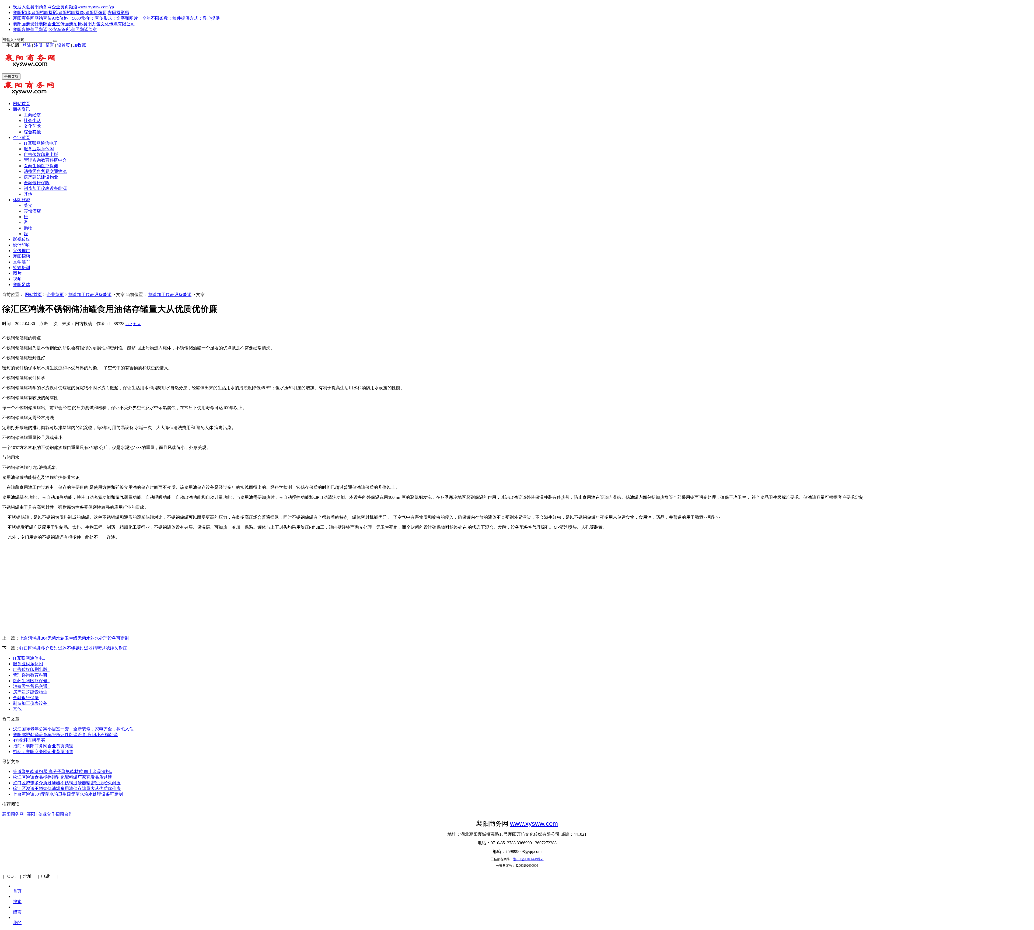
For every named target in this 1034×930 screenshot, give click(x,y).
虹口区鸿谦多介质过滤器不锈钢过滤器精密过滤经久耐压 (73, 648)
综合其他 (32, 132)
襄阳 (31, 814)
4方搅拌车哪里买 (29, 740)
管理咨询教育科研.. (31, 675)
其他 (28, 194)
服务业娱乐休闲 (39, 149)
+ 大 (137, 323)
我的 (17, 922)
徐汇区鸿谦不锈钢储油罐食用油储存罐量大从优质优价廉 (67, 788)
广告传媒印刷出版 (41, 154)
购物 (28, 228)
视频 (17, 279)
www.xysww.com (534, 823)
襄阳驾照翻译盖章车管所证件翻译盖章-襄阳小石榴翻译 (65, 734)
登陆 (26, 45)
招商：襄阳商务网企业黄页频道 (43, 746)
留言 (50, 45)
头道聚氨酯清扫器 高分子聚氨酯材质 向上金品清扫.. (62, 771)
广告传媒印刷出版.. (31, 669)
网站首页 (21, 103)
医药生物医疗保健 (41, 165)
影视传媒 (21, 239)
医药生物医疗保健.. (31, 680)
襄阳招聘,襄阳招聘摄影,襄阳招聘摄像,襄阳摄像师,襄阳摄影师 (71, 12)
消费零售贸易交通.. (31, 686)
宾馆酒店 (32, 211)
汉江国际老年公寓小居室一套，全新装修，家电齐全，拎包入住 (73, 729)
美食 (28, 205)
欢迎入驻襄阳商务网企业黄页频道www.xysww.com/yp (63, 7)
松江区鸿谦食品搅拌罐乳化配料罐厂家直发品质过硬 (62, 777)
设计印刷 (21, 245)
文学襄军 (21, 262)
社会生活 (32, 120)
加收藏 (79, 45)
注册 (38, 45)
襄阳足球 (21, 284)
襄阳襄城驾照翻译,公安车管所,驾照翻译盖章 (55, 29)
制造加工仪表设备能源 (45, 188)
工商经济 (32, 115)
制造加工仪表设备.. (31, 703)
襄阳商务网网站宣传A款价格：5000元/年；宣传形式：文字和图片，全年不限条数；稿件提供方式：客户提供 (116, 18)
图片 (17, 273)
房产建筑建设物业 (41, 177)
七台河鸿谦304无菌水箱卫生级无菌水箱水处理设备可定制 (74, 638)
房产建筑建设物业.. (31, 692)
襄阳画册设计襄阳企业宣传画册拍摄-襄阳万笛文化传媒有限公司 (74, 24)
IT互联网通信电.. (29, 658)
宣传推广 (21, 250)
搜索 (17, 901)
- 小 (128, 323)
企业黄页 (21, 137)
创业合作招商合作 (55, 814)
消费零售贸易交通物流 (45, 171)
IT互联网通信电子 (41, 143)
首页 (17, 891)
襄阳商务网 (13, 814)
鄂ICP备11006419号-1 (528, 859)
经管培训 (21, 267)
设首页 (63, 45)
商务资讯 (21, 109)
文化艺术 (32, 126)
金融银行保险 (37, 182)
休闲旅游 (21, 199)
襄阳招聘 (21, 256)
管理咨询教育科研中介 (45, 160)
